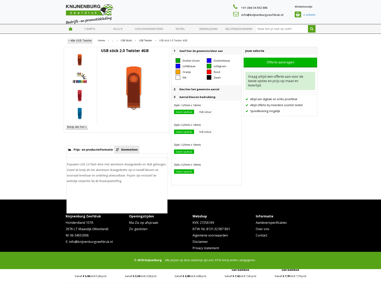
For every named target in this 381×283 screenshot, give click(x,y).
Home (71, 29)
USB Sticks (126, 40)
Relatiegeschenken (238, 28)
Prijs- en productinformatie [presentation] (93, 149)
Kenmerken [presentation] (129, 149)
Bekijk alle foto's (77, 127)
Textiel (180, 28)
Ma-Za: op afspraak (143, 222)
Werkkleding (208, 28)
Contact (261, 235)
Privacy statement (205, 248)
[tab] (90, 149)
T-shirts (89, 28)
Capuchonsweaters (149, 28)
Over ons (262, 229)
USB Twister (145, 40)
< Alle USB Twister (80, 40)
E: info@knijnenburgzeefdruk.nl (89, 241)
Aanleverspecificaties (271, 222)
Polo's (117, 28)
